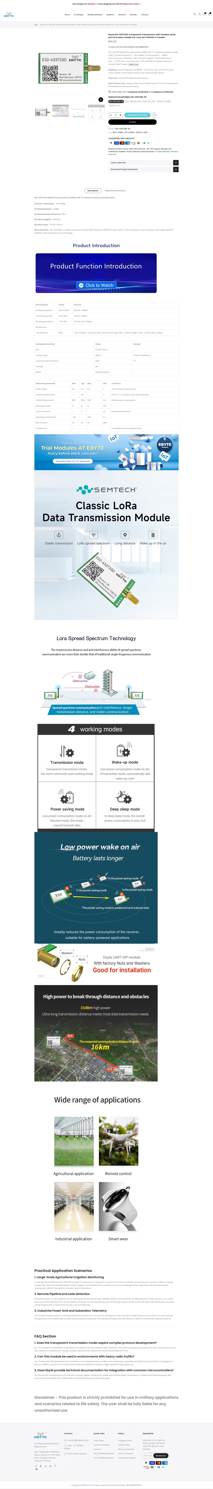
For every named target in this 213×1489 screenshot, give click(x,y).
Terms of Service (125, 1453)
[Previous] (38, 68)
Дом (35, 25)
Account (97, 1449)
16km (115, 132)
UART (145, 132)
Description (93, 190)
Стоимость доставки (115, 47)
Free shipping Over (120, 4)
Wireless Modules (95, 14)
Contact (144, 14)
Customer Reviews (102, 1445)
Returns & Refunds (126, 1449)
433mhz (139, 132)
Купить (132, 122)
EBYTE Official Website (77, 1454)
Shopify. (122, 1485)
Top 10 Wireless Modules (104, 1453)
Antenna (122, 14)
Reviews (133, 14)
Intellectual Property (127, 1458)
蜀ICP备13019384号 (134, 1485)
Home (67, 14)
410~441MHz (130, 132)
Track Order (99, 1440)
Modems (110, 14)
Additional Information (115, 190)
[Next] (100, 68)
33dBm (121, 132)
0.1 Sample (78, 14)
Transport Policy (125, 1440)
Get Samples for (85, 4)
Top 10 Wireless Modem (104, 1458)
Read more (133, 64)
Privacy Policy (124, 1445)
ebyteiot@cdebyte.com (78, 1440)
